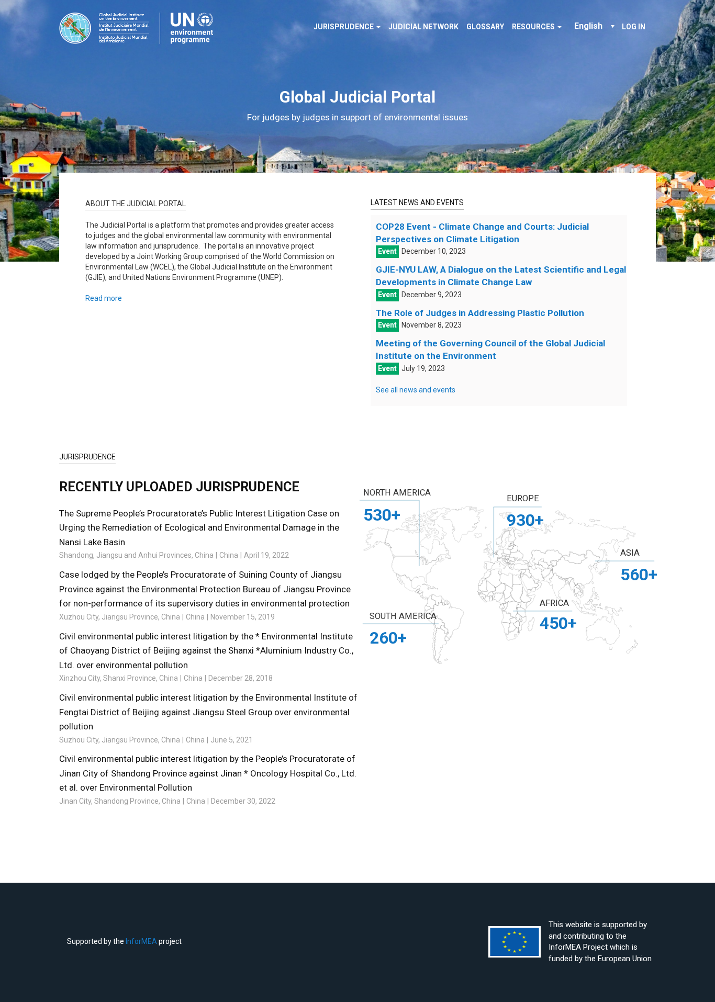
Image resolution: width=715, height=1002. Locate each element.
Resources (534, 26)
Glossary (485, 26)
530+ (381, 515)
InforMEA (141, 941)
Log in (633, 26)
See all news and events (415, 390)
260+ (388, 638)
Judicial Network (423, 26)
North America (397, 493)
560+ (638, 574)
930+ (525, 520)
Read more (103, 298)
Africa (554, 603)
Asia (630, 553)
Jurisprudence (344, 26)
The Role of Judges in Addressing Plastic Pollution (480, 313)
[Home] (140, 28)
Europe (523, 498)
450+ (558, 623)
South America (403, 616)
